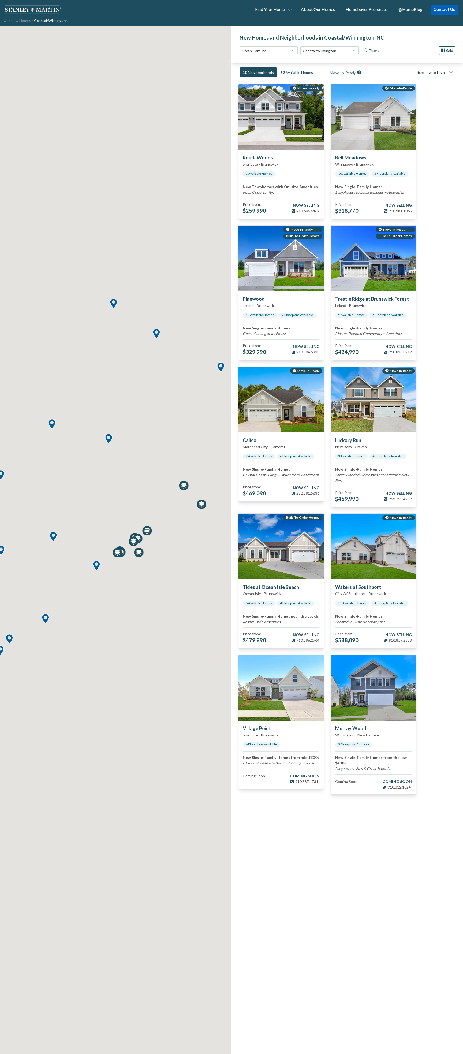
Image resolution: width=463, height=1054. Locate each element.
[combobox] (269, 50)
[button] (52, 424)
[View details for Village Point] (281, 688)
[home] (5, 20)
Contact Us (444, 9)
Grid (449, 50)
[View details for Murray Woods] (373, 688)
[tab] (258, 72)
